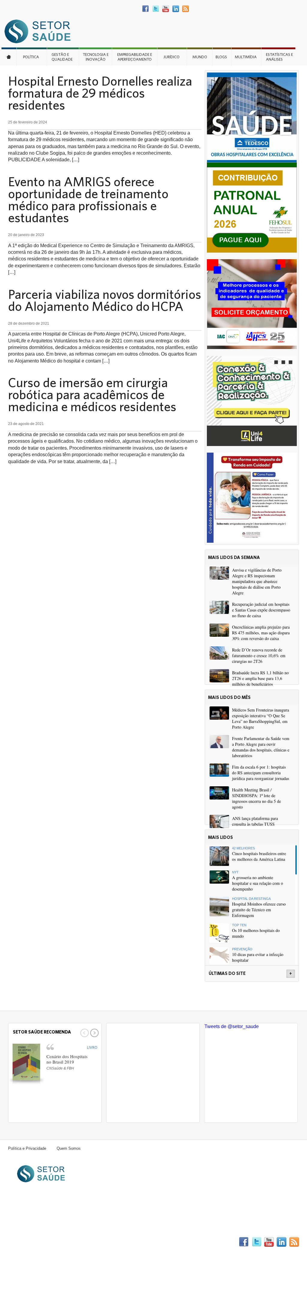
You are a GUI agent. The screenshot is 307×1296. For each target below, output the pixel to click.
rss (185, 8)
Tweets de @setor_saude (231, 1026)
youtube (165, 8)
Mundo (199, 57)
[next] (94, 1033)
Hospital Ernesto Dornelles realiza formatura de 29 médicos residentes (100, 92)
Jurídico (171, 57)
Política (31, 57)
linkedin (175, 8)
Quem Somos (69, 1148)
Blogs (221, 57)
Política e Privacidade (27, 1148)
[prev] (84, 1033)
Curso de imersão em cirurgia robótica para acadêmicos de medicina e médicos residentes (92, 394)
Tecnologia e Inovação (96, 57)
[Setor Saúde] (40, 31)
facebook (145, 8)
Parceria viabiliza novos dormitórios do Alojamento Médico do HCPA (104, 300)
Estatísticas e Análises (279, 57)
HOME (8, 56)
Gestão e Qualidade (62, 57)
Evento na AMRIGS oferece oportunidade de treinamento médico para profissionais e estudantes (88, 199)
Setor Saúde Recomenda (42, 1031)
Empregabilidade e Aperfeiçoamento (134, 57)
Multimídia (246, 57)
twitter (155, 8)
